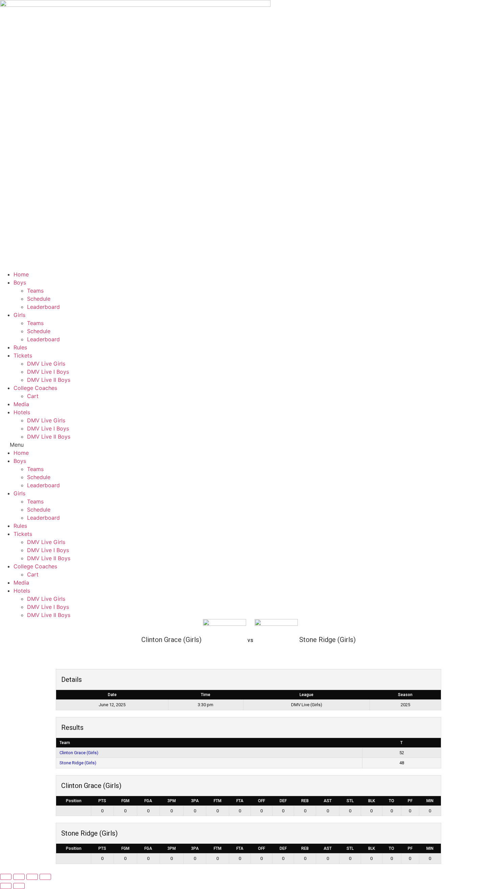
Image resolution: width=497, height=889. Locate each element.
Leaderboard (43, 306)
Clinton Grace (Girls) (79, 752)
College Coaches (35, 388)
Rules (20, 347)
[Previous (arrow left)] (5, 886)
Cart (33, 396)
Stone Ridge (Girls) (78, 762)
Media (21, 404)
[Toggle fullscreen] (19, 877)
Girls (19, 315)
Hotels (22, 412)
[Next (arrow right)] (19, 886)
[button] (248, 445)
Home (21, 274)
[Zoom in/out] (5, 877)
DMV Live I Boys (48, 371)
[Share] (32, 877)
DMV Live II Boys (48, 379)
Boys (20, 282)
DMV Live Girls (46, 363)
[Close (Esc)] (45, 877)
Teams (35, 290)
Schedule (38, 298)
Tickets (23, 355)
